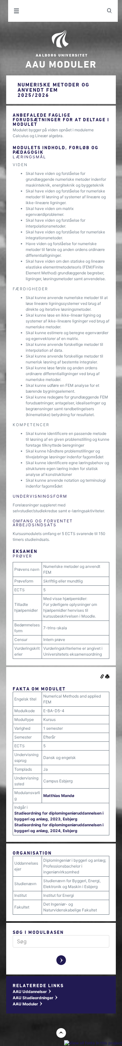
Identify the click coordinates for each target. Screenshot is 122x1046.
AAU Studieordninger (35, 997)
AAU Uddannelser (32, 991)
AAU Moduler (28, 1003)
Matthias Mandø (58, 795)
